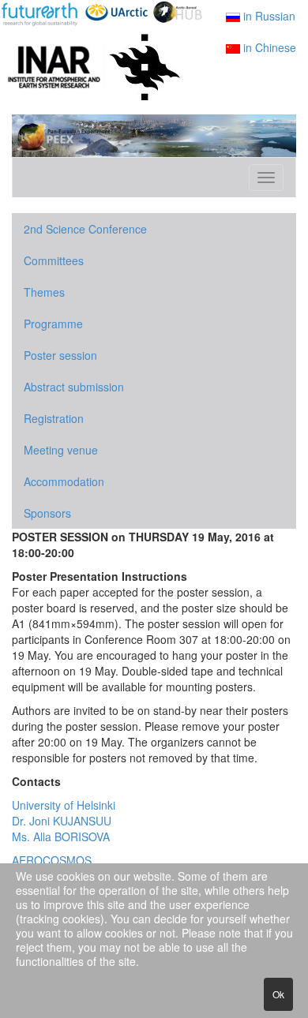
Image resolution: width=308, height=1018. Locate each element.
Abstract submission (74, 387)
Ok (278, 994)
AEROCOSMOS (52, 860)
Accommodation (64, 481)
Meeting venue (61, 450)
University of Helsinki (63, 805)
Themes (44, 292)
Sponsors (47, 513)
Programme (53, 323)
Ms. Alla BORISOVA (61, 836)
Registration (54, 418)
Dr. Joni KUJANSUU (61, 821)
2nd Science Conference (85, 229)
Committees (54, 260)
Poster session (60, 355)
